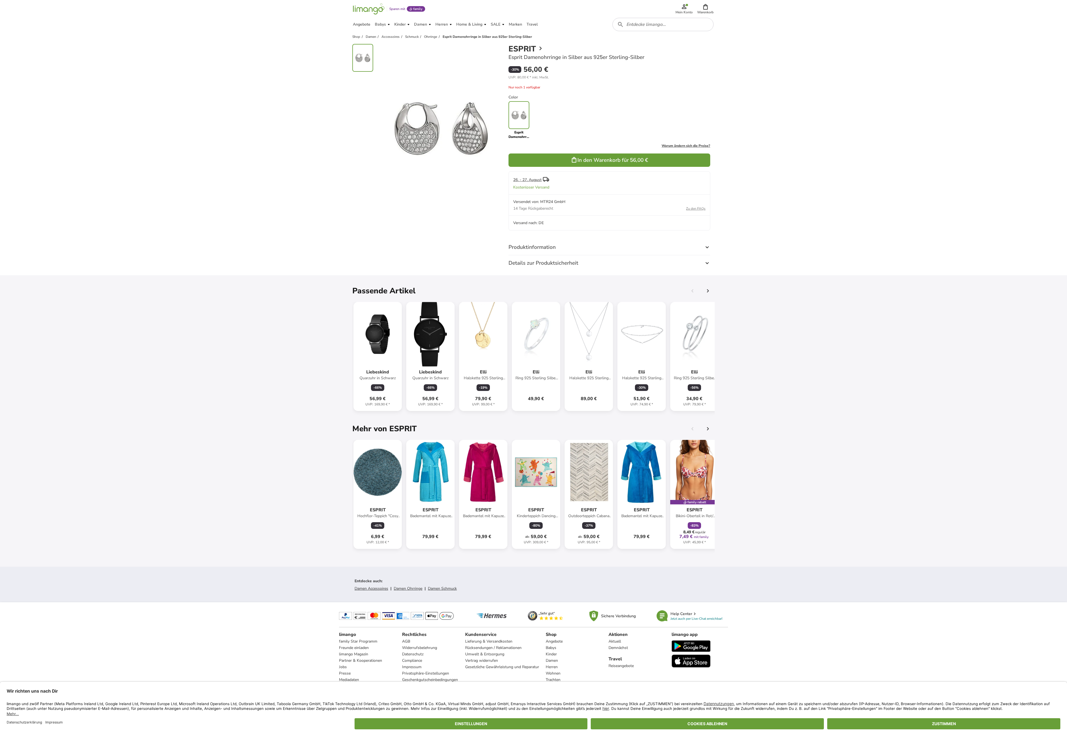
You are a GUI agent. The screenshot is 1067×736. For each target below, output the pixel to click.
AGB (406, 641)
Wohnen (553, 673)
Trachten (553, 679)
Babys (551, 647)
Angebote (554, 641)
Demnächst (618, 647)
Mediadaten (349, 679)
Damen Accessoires (371, 588)
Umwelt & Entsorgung (484, 654)
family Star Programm (358, 641)
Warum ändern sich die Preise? (686, 145)
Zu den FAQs (695, 208)
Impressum (412, 667)
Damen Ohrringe (408, 588)
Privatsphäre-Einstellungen (425, 673)
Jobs (343, 667)
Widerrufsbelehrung (419, 647)
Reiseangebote (621, 665)
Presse (345, 673)
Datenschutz (412, 654)
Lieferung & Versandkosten (488, 641)
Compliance (412, 660)
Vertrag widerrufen (481, 660)
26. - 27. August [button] (527, 179)
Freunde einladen (354, 647)
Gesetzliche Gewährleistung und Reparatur (502, 667)
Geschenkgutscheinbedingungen (430, 679)
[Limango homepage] (369, 9)
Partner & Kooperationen (360, 660)
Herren (552, 667)
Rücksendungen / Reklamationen (493, 647)
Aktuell (615, 641)
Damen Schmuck (442, 588)
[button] (705, 9)
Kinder (551, 654)
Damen (552, 660)
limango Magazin (353, 654)
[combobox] (663, 24)
